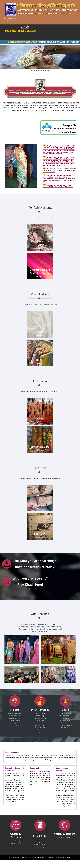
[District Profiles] (40, 701)
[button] (31, 70)
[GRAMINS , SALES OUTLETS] (28, 27)
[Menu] (74, 36)
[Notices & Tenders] (64, 825)
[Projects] (14, 701)
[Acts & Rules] (40, 825)
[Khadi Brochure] (7, 564)
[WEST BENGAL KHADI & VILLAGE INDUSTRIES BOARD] (40, 30)
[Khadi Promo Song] (6, 581)
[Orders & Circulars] (15, 825)
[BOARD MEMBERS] (65, 701)
